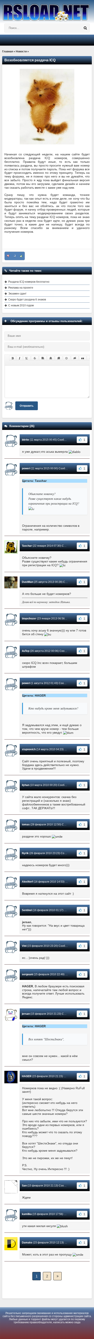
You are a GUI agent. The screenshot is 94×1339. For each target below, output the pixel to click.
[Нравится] (21, 256)
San (24, 1185)
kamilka (27, 1214)
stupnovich (29, 749)
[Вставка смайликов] (66, 358)
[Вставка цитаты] (82, 358)
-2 (15, 256)
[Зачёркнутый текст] (34, 358)
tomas (26, 824)
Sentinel (27, 910)
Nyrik (25, 853)
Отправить (26, 405)
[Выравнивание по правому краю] (58, 358)
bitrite (25, 439)
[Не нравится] (8, 256)
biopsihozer (29, 618)
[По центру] (50, 358)
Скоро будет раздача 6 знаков (27, 299)
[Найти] (85, 28)
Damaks (27, 1242)
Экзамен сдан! (17, 293)
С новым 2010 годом (21, 305)
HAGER (26, 1076)
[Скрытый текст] (74, 358)
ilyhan (25, 785)
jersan (26, 1013)
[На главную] (47, 10)
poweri (26, 468)
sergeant (27, 974)
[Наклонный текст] (19, 358)
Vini (24, 945)
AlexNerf (27, 881)
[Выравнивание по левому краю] (43, 358)
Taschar (27, 545)
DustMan (27, 581)
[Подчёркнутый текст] (27, 358)
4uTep (25, 651)
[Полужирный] (12, 358)
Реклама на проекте (20, 287)
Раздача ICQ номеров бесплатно (28, 281)
